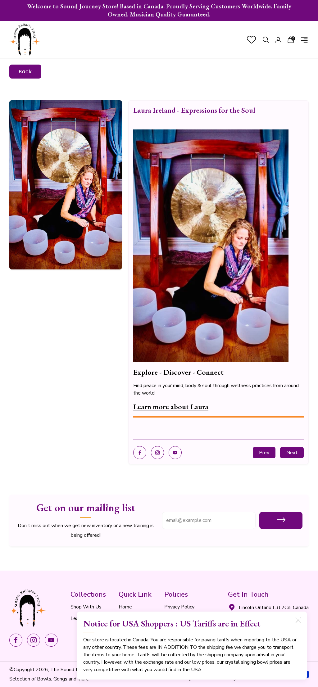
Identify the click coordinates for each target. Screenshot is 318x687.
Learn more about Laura (170, 406)
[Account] (278, 39)
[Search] (265, 39)
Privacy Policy (179, 606)
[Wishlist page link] (251, 39)
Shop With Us (86, 606)
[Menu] (304, 39)
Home (125, 606)
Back (25, 71)
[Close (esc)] (298, 620)
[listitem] (159, 10)
